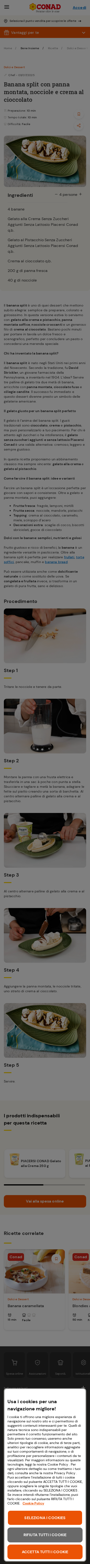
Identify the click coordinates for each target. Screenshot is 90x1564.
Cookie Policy (33, 1503)
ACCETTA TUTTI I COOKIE (45, 1551)
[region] (45, 1475)
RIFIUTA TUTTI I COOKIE (45, 1534)
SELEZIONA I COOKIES (45, 1517)
